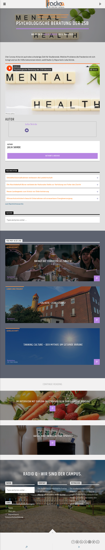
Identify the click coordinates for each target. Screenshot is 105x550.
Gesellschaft (13, 247)
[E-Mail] (27, 130)
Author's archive (52, 155)
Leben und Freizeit (59, 17)
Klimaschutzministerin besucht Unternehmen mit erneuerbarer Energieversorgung (39, 198)
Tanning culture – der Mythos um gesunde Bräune (53, 345)
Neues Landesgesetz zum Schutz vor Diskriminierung (28, 191)
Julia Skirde (50, 34)
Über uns (11, 511)
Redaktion (11, 277)
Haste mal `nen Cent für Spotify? (53, 436)
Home (10, 508)
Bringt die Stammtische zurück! (53, 261)
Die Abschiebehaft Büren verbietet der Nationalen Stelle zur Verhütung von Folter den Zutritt (44, 184)
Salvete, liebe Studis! (53, 303)
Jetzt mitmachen (77, 504)
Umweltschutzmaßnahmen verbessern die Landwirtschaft (29, 177)
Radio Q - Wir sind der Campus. (52, 474)
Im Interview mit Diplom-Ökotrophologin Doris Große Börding (53, 401)
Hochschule (43, 17)
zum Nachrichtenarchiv (14, 204)
